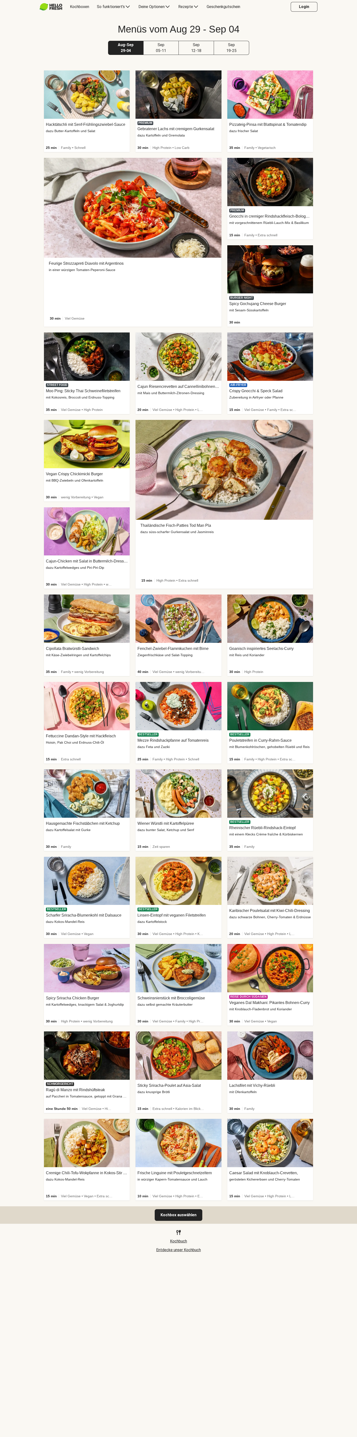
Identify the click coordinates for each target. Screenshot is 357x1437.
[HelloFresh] (51, 6)
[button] (126, 48)
